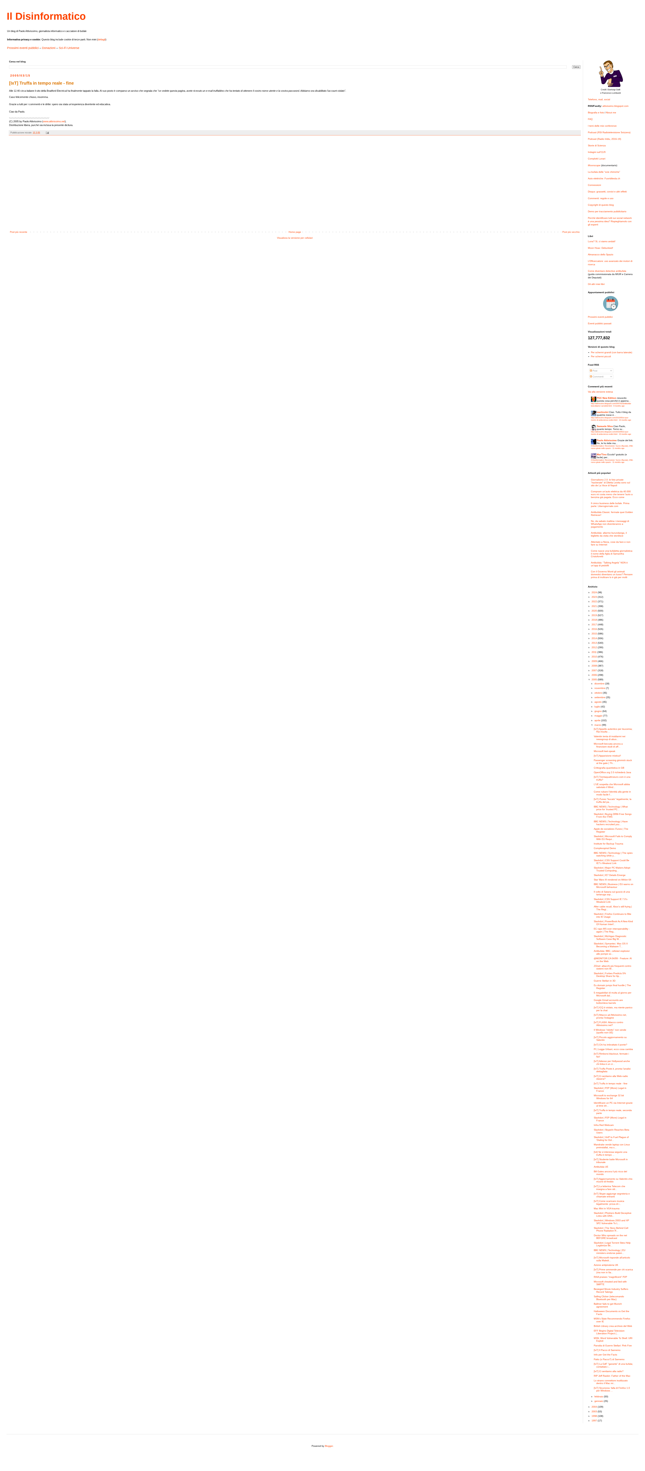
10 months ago (625, 420)
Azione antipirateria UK (606, 1265)
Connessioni (594, 185)
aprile (597, 720)
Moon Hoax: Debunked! (600, 248)
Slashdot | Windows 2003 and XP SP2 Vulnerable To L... (611, 1222)
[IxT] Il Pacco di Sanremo (607, 1350)
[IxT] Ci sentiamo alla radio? (609, 1371)
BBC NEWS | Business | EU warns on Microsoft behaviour (613, 885)
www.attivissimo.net (54, 121)
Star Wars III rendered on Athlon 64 (612, 879)
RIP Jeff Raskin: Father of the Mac (612, 1375)
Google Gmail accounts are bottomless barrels (608, 1001)
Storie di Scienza (597, 145)
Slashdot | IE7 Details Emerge (610, 875)
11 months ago (618, 448)
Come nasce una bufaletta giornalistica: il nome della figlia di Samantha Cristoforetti (612, 553)
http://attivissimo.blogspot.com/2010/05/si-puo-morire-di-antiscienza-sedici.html (610, 419)
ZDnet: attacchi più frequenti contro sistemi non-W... (612, 967)
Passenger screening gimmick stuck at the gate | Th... (613, 761)
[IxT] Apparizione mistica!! (607, 755)
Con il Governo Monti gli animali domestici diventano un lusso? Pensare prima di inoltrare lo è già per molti (612, 574)
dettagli (101, 39)
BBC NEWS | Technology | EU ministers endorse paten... (609, 1251)
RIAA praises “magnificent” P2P (610, 1277)
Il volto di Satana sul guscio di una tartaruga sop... (612, 893)
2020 (595, 610)
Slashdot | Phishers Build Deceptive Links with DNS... (612, 1214)
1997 (595, 1420)
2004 (595, 1406)
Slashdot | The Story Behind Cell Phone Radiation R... (611, 1229)
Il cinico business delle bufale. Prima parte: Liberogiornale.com (610, 504)
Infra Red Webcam (604, 1125)
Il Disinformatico (46, 16)
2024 (595, 592)
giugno (598, 711)
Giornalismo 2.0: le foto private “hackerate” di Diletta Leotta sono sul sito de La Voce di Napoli (610, 482)
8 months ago (619, 406)
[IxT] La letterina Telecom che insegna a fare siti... (609, 1187)
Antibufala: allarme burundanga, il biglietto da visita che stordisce (609, 534)
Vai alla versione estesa (600, 391)
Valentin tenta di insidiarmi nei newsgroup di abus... (609, 738)
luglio (597, 706)
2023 (595, 597)
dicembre (599, 683)
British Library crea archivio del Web (613, 1326)
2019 (595, 615)
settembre (600, 697)
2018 (595, 619)
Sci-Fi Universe (69, 48)
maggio (598, 715)
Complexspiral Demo (605, 848)
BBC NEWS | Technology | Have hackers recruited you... (611, 823)
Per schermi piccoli (601, 356)
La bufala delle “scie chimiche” (604, 172)
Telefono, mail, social (599, 99)
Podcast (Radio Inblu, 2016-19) (604, 139)
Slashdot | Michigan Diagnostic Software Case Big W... (610, 937)
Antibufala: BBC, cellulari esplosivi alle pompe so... (612, 952)
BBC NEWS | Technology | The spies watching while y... (613, 854)
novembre (600, 688)
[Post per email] (47, 133)
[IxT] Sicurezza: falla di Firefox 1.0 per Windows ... (612, 1389)
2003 (595, 1411)
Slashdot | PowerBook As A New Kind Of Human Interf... (613, 923)
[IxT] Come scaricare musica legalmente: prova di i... (609, 1202)
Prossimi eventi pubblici (23, 48)
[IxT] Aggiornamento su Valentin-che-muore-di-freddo (613, 1180)
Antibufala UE (601, 1166)
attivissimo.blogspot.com (616, 106)
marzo (598, 725)
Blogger (329, 1446)
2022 (595, 601)
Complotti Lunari (596, 158)
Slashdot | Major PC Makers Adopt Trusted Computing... (612, 869)
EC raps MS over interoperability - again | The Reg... (612, 930)
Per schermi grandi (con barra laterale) (611, 352)
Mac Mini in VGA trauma (606, 1208)
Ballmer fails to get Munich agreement (608, 1305)
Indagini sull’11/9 (597, 152)
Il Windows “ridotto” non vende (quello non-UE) (610, 1031)
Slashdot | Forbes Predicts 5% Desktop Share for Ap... (610, 975)
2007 (595, 670)
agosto (598, 702)
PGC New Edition (606, 398)
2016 (595, 629)
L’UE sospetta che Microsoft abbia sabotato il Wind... (612, 785)
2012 (595, 647)
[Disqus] (294, 185)
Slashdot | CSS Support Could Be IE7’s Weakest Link (611, 862)
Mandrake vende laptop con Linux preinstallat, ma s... (612, 1146)
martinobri (603, 412)
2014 (595, 638)
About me (611, 112)
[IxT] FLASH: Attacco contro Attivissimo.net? (608, 1023)
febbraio (599, 1396)
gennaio (599, 1401)
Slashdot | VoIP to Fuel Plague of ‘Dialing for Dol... (611, 1138)
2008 (595, 665)
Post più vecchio (571, 232)
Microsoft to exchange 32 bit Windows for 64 (609, 1097)
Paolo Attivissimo (607, 440)
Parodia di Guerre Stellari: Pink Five (613, 1345)
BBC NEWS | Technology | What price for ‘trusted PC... (611, 808)
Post (594, 370)
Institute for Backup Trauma (608, 843)
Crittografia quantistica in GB (609, 767)
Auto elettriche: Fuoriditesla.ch (604, 178)
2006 (595, 675)
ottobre (598, 692)
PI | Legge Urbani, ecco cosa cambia (613, 1049)
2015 (595, 633)
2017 (595, 624)
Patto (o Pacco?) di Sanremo (609, 1359)
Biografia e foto (596, 112)
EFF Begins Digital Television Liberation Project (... (609, 1332)
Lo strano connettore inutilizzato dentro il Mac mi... (611, 1382)
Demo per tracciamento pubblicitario (607, 211)
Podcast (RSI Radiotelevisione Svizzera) (609, 132)
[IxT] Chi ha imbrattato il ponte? (610, 1044)
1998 (595, 1416)
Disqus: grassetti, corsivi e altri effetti (607, 191)
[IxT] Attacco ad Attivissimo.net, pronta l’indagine (610, 1016)
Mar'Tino (602, 454)
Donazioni (48, 48)
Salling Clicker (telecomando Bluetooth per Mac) (609, 1298)
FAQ (590, 119)
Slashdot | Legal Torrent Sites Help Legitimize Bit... (612, 1244)
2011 (594, 652)
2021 (595, 606)
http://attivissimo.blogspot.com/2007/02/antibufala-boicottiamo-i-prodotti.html (611, 404)
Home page (295, 232)
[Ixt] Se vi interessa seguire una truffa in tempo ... (610, 1153)
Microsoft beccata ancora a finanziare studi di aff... (608, 745)
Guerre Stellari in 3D (604, 980)
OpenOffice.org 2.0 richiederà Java (612, 772)
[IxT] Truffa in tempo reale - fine (610, 1083)
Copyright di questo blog (601, 205)
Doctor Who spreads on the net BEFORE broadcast (610, 1237)
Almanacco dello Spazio (600, 254)
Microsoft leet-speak (604, 751)
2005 (595, 679)
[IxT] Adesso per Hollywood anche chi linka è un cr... (612, 1062)
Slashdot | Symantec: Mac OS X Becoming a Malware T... (611, 945)
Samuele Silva (605, 426)
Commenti (598, 376)
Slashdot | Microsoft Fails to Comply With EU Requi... (613, 837)
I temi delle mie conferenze (602, 125)
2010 (595, 656)
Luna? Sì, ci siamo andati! (601, 241)
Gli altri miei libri (596, 284)
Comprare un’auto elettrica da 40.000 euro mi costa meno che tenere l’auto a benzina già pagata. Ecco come (612, 494)
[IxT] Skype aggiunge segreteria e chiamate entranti (612, 1195)
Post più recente (18, 232)
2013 (595, 642)
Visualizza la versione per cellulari (295, 237)
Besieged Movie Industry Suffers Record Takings (611, 1290)
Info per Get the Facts (605, 1354)
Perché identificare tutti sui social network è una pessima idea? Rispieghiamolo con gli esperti (610, 221)
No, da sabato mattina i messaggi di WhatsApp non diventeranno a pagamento (610, 524)
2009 (595, 661)
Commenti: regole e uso (600, 198)
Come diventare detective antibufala (607, 271)
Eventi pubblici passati (599, 323)
